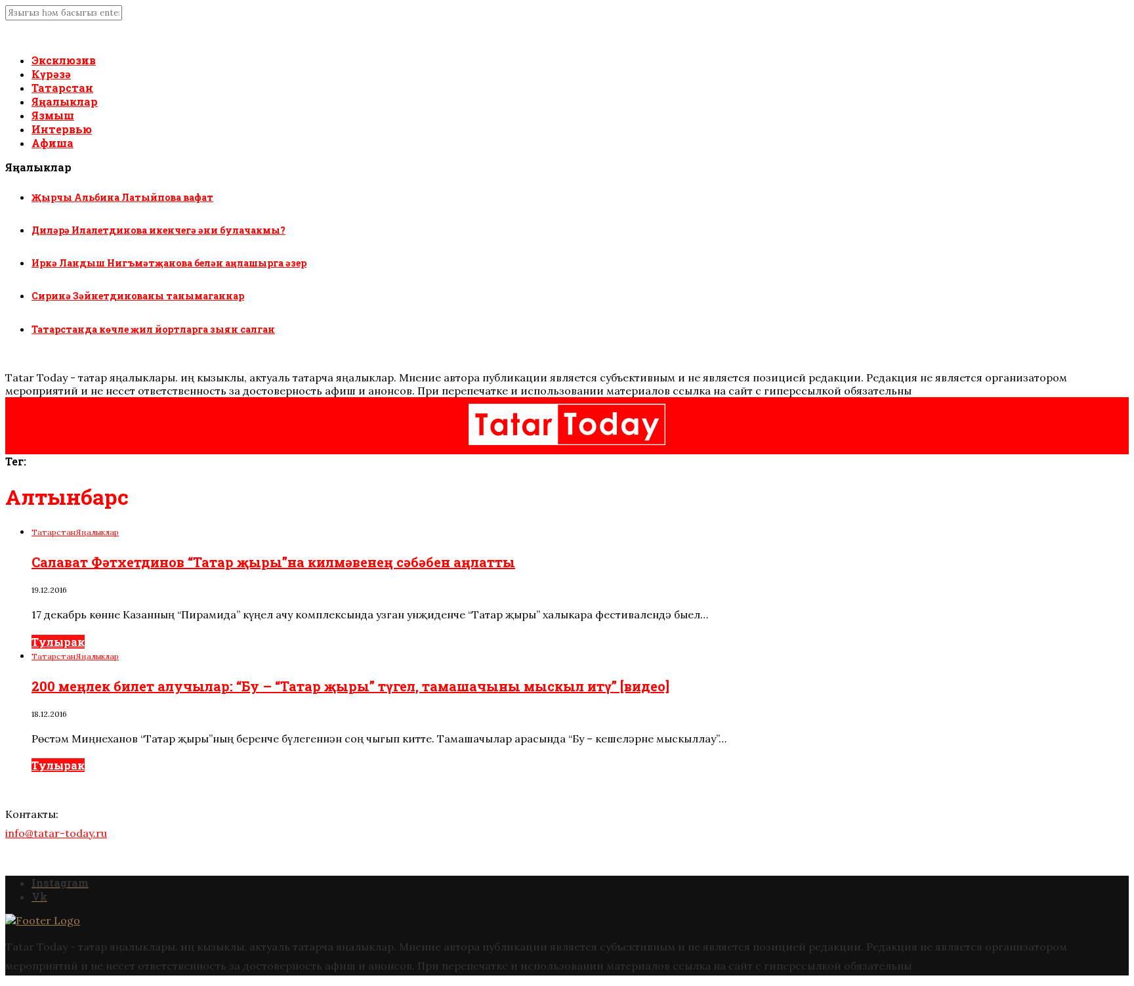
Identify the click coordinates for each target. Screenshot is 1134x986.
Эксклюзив (64, 60)
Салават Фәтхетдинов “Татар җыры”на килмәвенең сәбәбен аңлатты (273, 561)
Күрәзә (51, 74)
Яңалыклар (65, 101)
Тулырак (58, 642)
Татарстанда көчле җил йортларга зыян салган (153, 329)
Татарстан (62, 88)
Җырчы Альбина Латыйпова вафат (122, 197)
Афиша (53, 143)
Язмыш (53, 115)
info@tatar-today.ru (56, 833)
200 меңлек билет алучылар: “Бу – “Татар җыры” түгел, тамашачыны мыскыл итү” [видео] (350, 686)
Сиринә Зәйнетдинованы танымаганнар (138, 295)
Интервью (62, 129)
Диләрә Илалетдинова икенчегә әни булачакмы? (158, 230)
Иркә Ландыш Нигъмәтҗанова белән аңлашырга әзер (169, 263)
